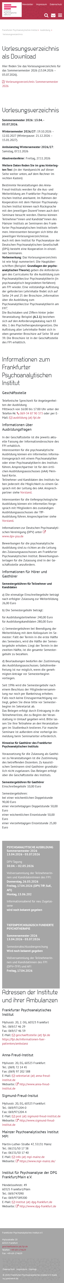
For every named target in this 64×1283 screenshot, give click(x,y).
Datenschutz (9, 1269)
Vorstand (25, 492)
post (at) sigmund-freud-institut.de (38, 1116)
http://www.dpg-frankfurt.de (38, 1206)
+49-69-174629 (18, 1249)
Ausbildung (45, 30)
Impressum (21, 1269)
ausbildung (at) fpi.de (27, 418)
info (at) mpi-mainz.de (30, 1157)
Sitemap (33, 1269)
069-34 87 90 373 (31, 413)
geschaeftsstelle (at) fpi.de (33, 1035)
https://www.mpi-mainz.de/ (37, 1161)
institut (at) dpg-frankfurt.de (34, 1202)
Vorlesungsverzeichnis (13, 34)
